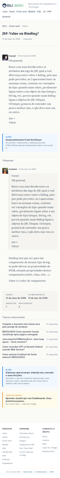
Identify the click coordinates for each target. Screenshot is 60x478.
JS (44, 11)
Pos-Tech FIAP (26, 448)
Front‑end (21, 11)
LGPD (51, 472)
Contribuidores (41, 472)
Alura (44, 436)
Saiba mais (27, 472)
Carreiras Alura (26, 433)
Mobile (31, 11)
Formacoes (25, 437)
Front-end (14, 26)
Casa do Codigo (49, 447)
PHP (49, 11)
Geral (12, 11)
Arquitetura (7, 463)
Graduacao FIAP (27, 444)
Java (4, 11)
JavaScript (7, 452)
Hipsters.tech (48, 451)
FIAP (44, 444)
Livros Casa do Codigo (26, 453)
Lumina (45, 440)
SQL (39, 11)
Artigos (23, 441)
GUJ (4, 26)
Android (6, 16)
